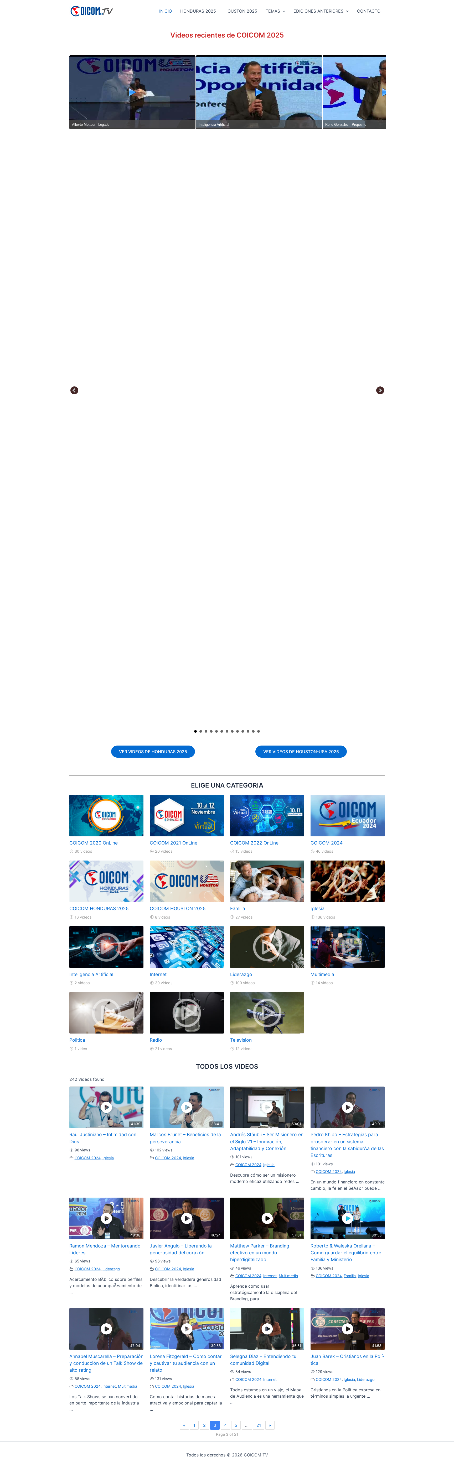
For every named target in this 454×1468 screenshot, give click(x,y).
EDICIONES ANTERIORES (318, 11)
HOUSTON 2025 (240, 11)
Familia (237, 908)
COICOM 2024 (327, 843)
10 (242, 731)
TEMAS (273, 11)
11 (248, 731)
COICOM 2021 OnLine (173, 843)
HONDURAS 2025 (198, 11)
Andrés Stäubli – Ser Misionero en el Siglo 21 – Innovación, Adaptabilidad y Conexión (266, 1141)
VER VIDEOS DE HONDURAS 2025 (153, 751)
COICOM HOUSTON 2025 (178, 908)
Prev (74, 390)
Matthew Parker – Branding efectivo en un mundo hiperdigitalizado (259, 1252)
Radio (156, 1040)
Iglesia (317, 908)
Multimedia (322, 974)
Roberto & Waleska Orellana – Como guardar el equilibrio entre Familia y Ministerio (346, 1252)
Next (380, 390)
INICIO (165, 11)
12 (253, 731)
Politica (77, 1040)
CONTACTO (368, 11)
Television (241, 1040)
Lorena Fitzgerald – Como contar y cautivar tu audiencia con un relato (186, 1363)
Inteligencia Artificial (91, 974)
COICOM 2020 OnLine (93, 843)
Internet (158, 974)
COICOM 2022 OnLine (254, 843)
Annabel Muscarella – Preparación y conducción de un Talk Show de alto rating (106, 1363)
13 (258, 731)
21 (258, 1425)
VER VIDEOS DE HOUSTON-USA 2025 (301, 751)
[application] (282, 11)
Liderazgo (241, 974)
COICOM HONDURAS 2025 (99, 908)
